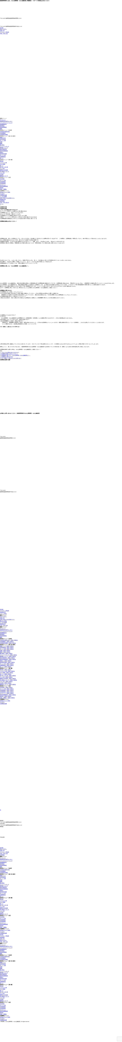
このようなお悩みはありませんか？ (9, 352)
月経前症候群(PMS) (5, 131)
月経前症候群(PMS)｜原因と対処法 (9, 640)
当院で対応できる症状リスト (7, 198)
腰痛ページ (3, 137)
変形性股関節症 (4, 150)
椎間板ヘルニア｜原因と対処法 (8, 656)
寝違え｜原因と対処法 (5, 660)
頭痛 (1, 142)
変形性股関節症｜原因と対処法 (8, 659)
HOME (1, 27)
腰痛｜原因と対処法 (5, 652)
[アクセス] (61, 17)
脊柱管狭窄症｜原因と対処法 (7, 658)
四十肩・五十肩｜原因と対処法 (8, 675)
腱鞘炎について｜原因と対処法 (8, 684)
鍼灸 (1, 128)
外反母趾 (2, 178)
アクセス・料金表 (4, 32)
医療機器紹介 (3, 124)
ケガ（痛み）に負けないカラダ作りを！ (10, 358)
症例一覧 (2, 30)
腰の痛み (2, 145)
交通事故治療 (3, 195)
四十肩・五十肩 (4, 167)
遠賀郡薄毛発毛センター (6, 121)
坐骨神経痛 (3, 139)
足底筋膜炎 (3, 181)
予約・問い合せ (4, 33)
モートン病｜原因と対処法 (7, 689)
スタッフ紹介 (3, 613)
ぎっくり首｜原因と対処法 (7, 663)
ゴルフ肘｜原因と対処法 (6, 681)
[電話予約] (61, 529)
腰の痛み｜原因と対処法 (6, 653)
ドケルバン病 (3, 162)
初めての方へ (3, 29)
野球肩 (1, 161)
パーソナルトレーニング (6, 122)
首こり (1, 158)
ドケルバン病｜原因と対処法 (7, 671)
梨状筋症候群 (3, 153)
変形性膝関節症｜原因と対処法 (8, 694)
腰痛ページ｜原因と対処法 (7, 646)
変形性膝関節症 (4, 186)
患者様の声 (3, 199)
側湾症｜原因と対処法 (5, 696)
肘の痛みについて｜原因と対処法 (8, 680)
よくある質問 (3, 196)
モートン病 (3, 180)
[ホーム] (61, 6)
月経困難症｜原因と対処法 (7, 641)
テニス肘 (2, 168)
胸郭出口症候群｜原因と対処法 (8, 678)
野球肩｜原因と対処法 (5, 669)
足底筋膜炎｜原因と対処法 (7, 690)
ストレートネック (4, 146)
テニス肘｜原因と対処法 (6, 677)
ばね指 (1, 174)
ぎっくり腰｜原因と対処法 (7, 649)
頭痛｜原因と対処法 (5, 650)
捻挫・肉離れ (3, 189)
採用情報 (2, 201)
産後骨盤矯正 (3, 127)
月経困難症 (3, 133)
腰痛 (1, 143)
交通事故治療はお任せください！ (9, 353)
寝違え (1, 152)
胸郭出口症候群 (4, 170)
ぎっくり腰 (3, 140)
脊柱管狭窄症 (3, 149)
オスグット (3, 184)
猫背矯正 (2, 125)
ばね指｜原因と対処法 (5, 683)
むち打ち (2, 193)
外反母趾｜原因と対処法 (6, 687)
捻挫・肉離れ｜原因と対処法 (7, 697)
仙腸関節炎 (3, 156)
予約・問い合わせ (4, 202)
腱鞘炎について (4, 176)
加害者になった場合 (5, 192)
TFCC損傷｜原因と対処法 (6, 672)
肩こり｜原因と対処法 (5, 674)
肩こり (1, 165)
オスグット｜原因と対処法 (7, 693)
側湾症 (1, 187)
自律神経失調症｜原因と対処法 (8, 643)
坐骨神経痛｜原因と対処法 (7, 647)
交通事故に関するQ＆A (6, 356)
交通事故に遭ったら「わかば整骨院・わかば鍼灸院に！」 (15, 355)
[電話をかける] (61, 13)
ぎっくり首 (3, 155)
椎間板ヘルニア (4, 147)
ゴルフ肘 (2, 173)
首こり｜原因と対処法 (5, 666)
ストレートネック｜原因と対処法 (8, 655)
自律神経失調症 (4, 134)
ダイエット (3, 119)
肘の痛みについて (4, 171)
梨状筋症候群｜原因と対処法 (7, 662)
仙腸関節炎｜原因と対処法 (7, 665)
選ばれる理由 (3, 621)
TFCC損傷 (2, 164)
